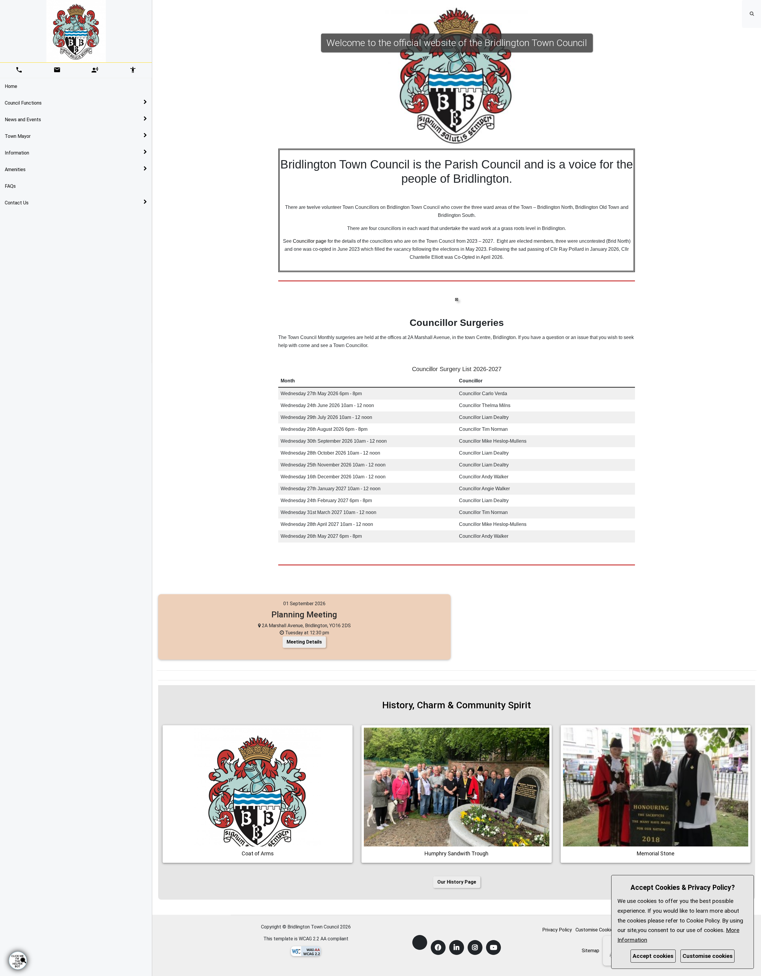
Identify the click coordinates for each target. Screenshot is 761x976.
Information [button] (17, 153)
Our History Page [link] (456, 882)
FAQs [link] (10, 186)
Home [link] (11, 86)
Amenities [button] (15, 169)
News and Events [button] (23, 119)
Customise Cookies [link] (596, 930)
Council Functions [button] (23, 103)
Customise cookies (707, 956)
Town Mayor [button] (18, 136)
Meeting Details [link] (304, 642)
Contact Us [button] (17, 203)
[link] (752, 13)
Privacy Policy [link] (557, 930)
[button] (752, 13)
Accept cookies (653, 956)
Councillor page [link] (309, 241)
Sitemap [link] (590, 950)
